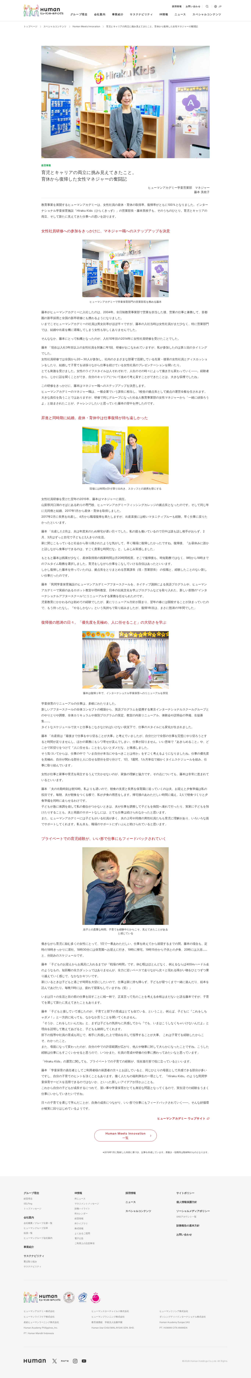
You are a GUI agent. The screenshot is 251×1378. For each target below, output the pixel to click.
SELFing (28, 1203)
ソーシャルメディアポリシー (193, 1210)
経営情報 (79, 1218)
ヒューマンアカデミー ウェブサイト (181, 1118)
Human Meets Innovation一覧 (125, 1136)
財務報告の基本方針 (188, 1225)
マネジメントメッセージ (87, 1203)
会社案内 (100, 14)
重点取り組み (30, 1261)
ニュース (180, 14)
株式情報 (79, 1228)
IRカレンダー (81, 1213)
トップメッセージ (32, 1208)
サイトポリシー (185, 1192)
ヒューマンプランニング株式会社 (108, 1316)
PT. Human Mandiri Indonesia (39, 1333)
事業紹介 (118, 14)
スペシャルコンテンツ (207, 14)
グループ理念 (79, 14)
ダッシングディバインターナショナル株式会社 (182, 1316)
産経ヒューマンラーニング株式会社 (41, 1322)
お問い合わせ (193, 6)
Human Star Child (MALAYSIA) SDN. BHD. (113, 1327)
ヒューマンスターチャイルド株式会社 (110, 1311)
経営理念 (28, 1198)
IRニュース (80, 1198)
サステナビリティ (141, 14)
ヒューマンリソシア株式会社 (173, 1311)
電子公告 (79, 1238)
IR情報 (163, 14)
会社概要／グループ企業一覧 (38, 1223)
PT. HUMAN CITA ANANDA (173, 1327)
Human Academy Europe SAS (174, 1322)
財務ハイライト (82, 1208)
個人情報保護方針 (186, 1201)
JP (219, 6)
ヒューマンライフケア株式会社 (39, 1316)
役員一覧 (28, 1233)
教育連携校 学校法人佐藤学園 (107, 1322)
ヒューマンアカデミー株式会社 (39, 1311)
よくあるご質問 (82, 1233)
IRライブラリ (81, 1223)
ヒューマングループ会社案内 (38, 1238)
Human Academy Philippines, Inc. (41, 1327)
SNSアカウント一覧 (186, 1216)
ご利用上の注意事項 (84, 1243)
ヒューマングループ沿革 (36, 1228)
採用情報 (177, 6)
